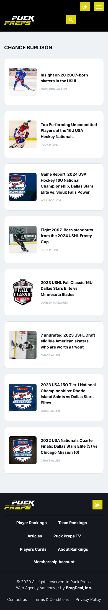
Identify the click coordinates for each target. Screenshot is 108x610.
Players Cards (33, 549)
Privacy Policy (88, 599)
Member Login (85, 6)
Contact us (17, 599)
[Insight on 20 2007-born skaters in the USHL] (23, 82)
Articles (34, 536)
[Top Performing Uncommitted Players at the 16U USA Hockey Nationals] (23, 134)
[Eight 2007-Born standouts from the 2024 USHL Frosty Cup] (23, 239)
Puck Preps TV (67, 536)
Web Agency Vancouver (37, 587)
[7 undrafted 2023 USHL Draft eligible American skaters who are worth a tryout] (23, 345)
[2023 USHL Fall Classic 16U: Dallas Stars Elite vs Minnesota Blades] (23, 292)
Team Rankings (72, 522)
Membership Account (54, 561)
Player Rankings (31, 522)
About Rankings (73, 549)
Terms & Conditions (51, 599)
